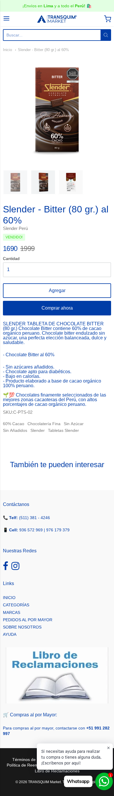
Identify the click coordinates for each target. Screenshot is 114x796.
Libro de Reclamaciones (57, 771)
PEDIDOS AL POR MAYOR (27, 619)
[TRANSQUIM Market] (57, 19)
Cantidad (11, 258)
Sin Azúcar (74, 423)
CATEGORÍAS (16, 605)
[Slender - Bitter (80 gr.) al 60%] (15, 182)
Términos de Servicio (31, 759)
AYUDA (9, 634)
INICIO (9, 597)
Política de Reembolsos (28, 765)
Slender (37, 430)
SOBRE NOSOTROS (22, 627)
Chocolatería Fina (44, 423)
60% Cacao (13, 423)
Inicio (7, 50)
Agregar (57, 290)
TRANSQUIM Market (44, 782)
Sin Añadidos (15, 430)
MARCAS (11, 612)
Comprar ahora (57, 308)
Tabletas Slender (63, 430)
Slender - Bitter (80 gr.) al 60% (43, 50)
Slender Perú (15, 228)
